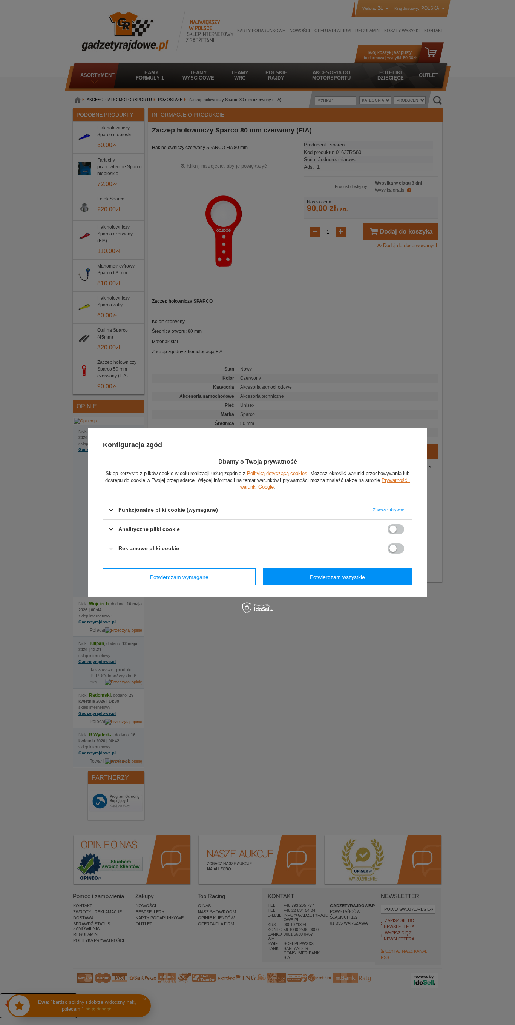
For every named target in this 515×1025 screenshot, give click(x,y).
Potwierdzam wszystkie (337, 577)
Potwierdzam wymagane (179, 577)
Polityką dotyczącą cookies (277, 473)
